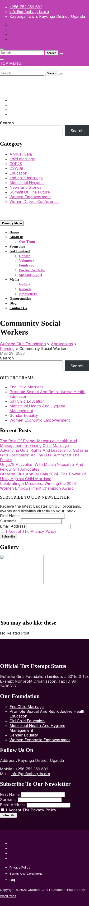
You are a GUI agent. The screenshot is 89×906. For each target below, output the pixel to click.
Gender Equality (23, 415)
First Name (10, 515)
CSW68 (16, 168)
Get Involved (19, 251)
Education (18, 173)
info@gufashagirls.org (29, 11)
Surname (8, 521)
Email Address (12, 526)
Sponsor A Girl (30, 275)
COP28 (15, 163)
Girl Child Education (27, 401)
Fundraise (26, 265)
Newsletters (28, 294)
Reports (25, 289)
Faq (12, 880)
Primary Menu (12, 223)
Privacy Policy (19, 867)
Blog (13, 303)
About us (16, 237)
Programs (17, 246)
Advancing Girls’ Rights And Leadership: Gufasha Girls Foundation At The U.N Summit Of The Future (44, 455)
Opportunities (20, 298)
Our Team (27, 242)
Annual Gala (20, 154)
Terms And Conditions (25, 873)
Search (7, 122)
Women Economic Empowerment (39, 420)
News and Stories (25, 187)
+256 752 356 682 (25, 7)
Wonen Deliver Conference (34, 201)
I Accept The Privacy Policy (31, 531)
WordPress (8, 896)
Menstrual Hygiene (26, 182)
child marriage (22, 158)
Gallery (25, 284)
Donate (24, 256)
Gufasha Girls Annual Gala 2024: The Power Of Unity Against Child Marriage (43, 476)
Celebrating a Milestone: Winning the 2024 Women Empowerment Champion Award (38, 486)
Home (14, 232)
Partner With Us (32, 270)
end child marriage (26, 177)
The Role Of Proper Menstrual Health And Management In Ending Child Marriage (38, 443)
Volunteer (26, 260)
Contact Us (18, 308)
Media (14, 279)
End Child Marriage (26, 387)
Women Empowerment (30, 196)
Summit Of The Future (29, 192)
